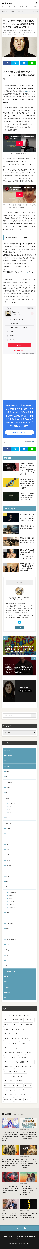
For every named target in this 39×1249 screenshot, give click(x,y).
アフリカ (14, 32)
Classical (8, 823)
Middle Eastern (10, 923)
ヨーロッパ (30, 1020)
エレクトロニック (21, 1071)
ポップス (30, 1062)
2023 (7, 1038)
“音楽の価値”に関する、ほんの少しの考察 (28, 527)
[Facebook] (7, 63)
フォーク (9, 34)
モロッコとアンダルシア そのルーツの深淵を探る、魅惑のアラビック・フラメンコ (10, 1216)
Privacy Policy (30, 1236)
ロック (23, 1095)
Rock (7, 955)
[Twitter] (15, 63)
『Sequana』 (26, 91)
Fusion (10, 898)
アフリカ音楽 (21, 32)
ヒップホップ (20, 1090)
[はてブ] (24, 63)
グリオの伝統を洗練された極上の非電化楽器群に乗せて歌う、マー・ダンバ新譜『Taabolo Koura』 (28, 1135)
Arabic (8, 777)
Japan (7, 881)
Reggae (8, 950)
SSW (9, 32)
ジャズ (8, 1015)
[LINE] (32, 63)
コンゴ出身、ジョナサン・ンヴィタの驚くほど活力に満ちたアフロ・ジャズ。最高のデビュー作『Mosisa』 (28, 1163)
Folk (29, 30)
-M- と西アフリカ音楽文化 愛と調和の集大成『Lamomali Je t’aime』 (28, 1215)
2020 (18, 1034)
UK (18, 1066)
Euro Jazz (11, 895)
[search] (33, 715)
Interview (29, 6)
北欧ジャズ (9, 1099)
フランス (14, 34)
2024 (16, 1043)
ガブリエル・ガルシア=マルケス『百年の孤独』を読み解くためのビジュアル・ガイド (27, 496)
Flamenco (9, 844)
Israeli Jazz (11, 901)
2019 (29, 1052)
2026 (14, 1057)
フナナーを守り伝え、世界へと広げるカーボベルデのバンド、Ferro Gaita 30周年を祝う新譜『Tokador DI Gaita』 (10, 1163)
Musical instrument (11, 971)
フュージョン (10, 1085)
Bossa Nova (11, 803)
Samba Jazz (11, 907)
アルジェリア (29, 32)
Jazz (7, 887)
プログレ (19, 1099)
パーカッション (10, 1076)
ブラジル (8, 1024)
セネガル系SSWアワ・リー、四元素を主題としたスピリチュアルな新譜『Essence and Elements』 (28, 1190)
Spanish (8, 966)
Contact (19, 1239)
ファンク (21, 1081)
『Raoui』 (25, 272)
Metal (7, 918)
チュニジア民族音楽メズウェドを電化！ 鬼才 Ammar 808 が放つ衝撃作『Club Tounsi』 (10, 1189)
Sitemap (20, 1236)
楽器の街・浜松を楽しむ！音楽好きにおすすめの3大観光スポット (27, 540)
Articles (19, 627)
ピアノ (27, 1015)
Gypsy (8, 860)
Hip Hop (8, 865)
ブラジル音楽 (18, 1020)
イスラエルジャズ (21, 1048)
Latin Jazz (11, 904)
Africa (19, 11)
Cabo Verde (9, 818)
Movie (8, 761)
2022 (6, 32)
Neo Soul (8, 928)
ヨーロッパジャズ (19, 1029)
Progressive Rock (11, 939)
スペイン (8, 1062)
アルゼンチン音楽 (11, 1095)
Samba (10, 812)
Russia (8, 960)
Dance (8, 828)
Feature (9, 6)
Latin (7, 912)
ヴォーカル (21, 34)
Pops (7, 934)
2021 (26, 1034)
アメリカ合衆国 (27, 1024)
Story (7, 997)
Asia (7, 793)
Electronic (9, 834)
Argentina (9, 782)
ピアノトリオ (10, 1052)
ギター (8, 1020)
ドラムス (8, 1048)
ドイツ (20, 1085)
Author (12, 1236)
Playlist (22, 6)
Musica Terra (25, 1243)
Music (16, 6)
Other (8, 987)
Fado (7, 839)
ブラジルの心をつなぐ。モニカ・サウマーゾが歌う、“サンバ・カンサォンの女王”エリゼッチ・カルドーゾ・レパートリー (27, 469)
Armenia (8, 787)
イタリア (22, 1076)
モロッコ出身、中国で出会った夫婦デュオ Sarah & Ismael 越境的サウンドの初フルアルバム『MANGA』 (10, 1136)
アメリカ (26, 1038)
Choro (10, 806)
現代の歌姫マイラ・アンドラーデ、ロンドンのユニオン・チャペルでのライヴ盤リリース (27, 517)
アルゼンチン (10, 1081)
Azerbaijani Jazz (12, 892)
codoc (33, 441)
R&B (7, 944)
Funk (7, 855)
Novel (8, 982)
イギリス (23, 1057)
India (7, 871)
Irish (7, 876)
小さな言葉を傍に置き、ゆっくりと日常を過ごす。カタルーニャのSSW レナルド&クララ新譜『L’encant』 (27, 484)
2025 (23, 1043)
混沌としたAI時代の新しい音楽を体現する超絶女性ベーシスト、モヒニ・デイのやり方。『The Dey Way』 (27, 554)
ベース (8, 1043)
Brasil (7, 798)
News (3, 6)
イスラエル (9, 1034)
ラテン (29, 1085)
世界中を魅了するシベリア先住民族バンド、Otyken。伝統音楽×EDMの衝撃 (27, 567)
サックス (21, 1052)
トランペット (27, 1066)
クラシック (9, 1066)
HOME (5, 11)
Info (5, 1236)
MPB (9, 809)
